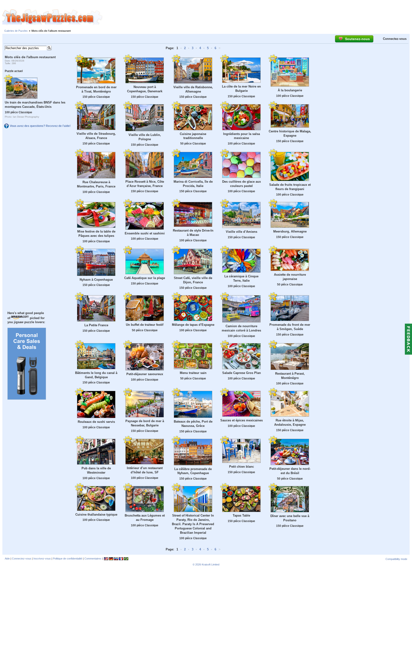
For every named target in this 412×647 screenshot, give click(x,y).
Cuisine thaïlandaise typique (96, 514)
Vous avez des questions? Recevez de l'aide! (40, 126)
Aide (7, 558)
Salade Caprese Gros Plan (241, 373)
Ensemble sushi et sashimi (145, 233)
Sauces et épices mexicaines (241, 420)
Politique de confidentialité (67, 558)
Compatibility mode (396, 559)
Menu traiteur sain (193, 373)
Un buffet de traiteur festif (144, 324)
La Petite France (96, 325)
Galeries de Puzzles (16, 30)
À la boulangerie (290, 90)
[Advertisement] (257, 17)
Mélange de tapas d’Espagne (193, 324)
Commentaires (92, 558)
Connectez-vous (395, 39)
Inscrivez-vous (42, 558)
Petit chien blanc (241, 466)
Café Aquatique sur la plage (144, 278)
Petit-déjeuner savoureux (144, 374)
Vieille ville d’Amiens (241, 231)
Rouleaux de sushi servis (96, 422)
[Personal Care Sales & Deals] (27, 398)
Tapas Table (241, 515)
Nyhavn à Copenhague (96, 279)
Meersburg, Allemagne (290, 231)
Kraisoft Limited (210, 564)
